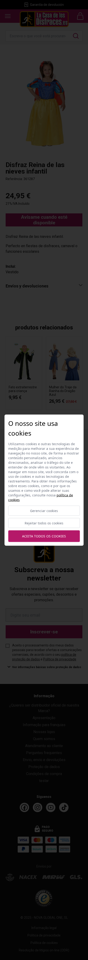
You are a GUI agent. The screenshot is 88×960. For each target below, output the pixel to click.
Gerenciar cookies (44, 510)
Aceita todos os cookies (44, 536)
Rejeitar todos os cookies (44, 523)
